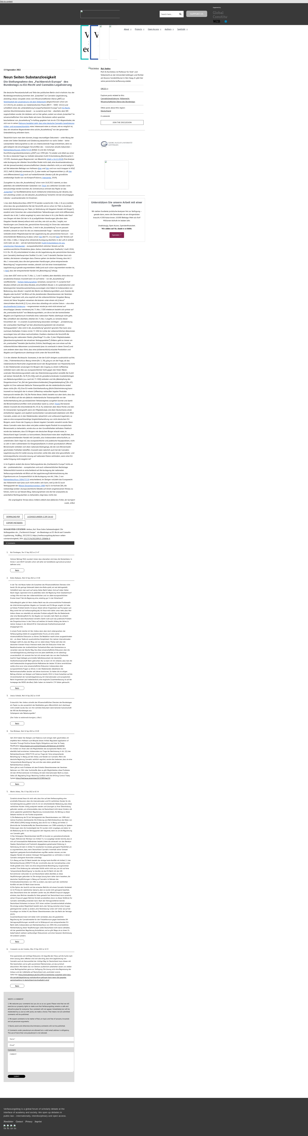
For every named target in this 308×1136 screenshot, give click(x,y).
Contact (19, 1121)
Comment (12, 1050)
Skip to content (6, 1)
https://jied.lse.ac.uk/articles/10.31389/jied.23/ (33, 778)
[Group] (106, 11)
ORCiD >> (104, 88)
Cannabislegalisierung (110, 98)
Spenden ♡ (117, 235)
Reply (17, 570)
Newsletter (8, 1121)
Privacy (28, 1121)
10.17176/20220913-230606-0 (37, 538)
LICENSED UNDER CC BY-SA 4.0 (40, 516)
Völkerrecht (124, 98)
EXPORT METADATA (14, 523)
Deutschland (106, 111)
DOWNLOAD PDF (13, 516)
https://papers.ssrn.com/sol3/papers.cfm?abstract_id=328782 (42, 746)
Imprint (38, 1121)
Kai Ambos (106, 68)
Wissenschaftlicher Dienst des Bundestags (118, 101)
